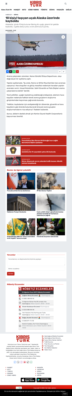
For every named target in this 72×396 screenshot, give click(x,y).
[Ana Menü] (6, 4)
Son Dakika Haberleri (50, 348)
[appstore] (28, 380)
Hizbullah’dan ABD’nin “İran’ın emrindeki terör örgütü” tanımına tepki (21, 237)
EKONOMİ (10, 373)
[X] (18, 362)
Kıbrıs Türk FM (6, 10)
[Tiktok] (27, 362)
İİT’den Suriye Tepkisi (44, 191)
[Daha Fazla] (17, 71)
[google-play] (44, 380)
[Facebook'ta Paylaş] (7, 71)
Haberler (9, 14)
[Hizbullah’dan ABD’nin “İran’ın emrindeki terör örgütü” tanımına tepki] (21, 227)
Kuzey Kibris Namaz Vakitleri (53, 340)
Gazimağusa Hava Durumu (52, 338)
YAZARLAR (40, 369)
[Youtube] (24, 362)
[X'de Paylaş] (10, 71)
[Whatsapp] (31, 362)
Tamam (65, 393)
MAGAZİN (60, 10)
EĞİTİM (39, 375)
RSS (19, 388)
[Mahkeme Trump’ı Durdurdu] (21, 202)
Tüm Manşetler (48, 346)
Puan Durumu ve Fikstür (51, 344)
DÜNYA (52, 10)
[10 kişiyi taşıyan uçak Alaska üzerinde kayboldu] (36, 51)
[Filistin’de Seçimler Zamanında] (51, 227)
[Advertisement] (39, 128)
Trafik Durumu (48, 342)
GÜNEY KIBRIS (33, 10)
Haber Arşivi (48, 350)
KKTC (24, 10)
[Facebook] (14, 362)
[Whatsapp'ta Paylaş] (14, 71)
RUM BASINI (40, 373)
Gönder (10, 273)
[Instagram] (21, 362)
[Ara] (65, 4)
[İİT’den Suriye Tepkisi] (51, 181)
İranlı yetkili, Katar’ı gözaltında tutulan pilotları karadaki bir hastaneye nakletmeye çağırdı (50, 213)
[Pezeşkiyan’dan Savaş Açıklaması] (21, 181)
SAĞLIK (68, 10)
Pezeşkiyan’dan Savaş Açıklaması (18, 191)
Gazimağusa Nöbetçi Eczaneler (53, 336)
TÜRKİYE (44, 10)
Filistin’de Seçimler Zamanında (47, 236)
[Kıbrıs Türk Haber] (36, 3)
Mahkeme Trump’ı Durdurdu (16, 212)
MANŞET (17, 10)
